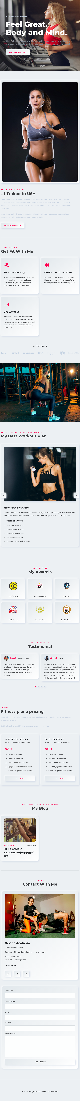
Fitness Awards (40, 545)
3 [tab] (41, 635)
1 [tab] (35, 635)
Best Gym (66, 545)
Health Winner (66, 569)
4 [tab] (44, 635)
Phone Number (10, 950)
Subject (8, 971)
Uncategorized (9, 794)
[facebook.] (8, 922)
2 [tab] (38, 635)
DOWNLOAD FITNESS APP (12, 225)
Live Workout (11, 311)
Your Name (9, 939)
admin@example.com (18, 908)
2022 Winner (13, 569)
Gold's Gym (13, 545)
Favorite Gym (40, 569)
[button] (3, 469)
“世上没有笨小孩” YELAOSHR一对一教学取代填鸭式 (19, 801)
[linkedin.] (26, 922)
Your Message (10, 982)
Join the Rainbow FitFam (17, 52)
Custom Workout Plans (58, 272)
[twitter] (17, 922)
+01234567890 (15, 906)
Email (7, 961)
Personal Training (14, 272)
